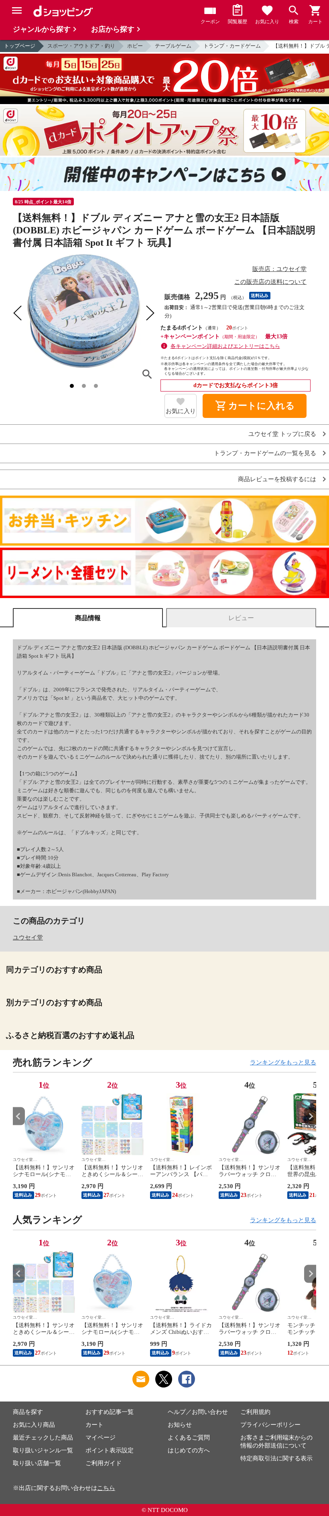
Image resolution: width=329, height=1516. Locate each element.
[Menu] (16, 10)
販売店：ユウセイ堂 (279, 269)
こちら (106, 1488)
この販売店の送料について (270, 282)
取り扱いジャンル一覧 (43, 1450)
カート (94, 1425)
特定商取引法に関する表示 (276, 1458)
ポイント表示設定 (109, 1450)
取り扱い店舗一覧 (37, 1463)
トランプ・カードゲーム (232, 46)
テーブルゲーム (173, 46)
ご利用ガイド (103, 1463)
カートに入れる (255, 406)
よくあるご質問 (189, 1437)
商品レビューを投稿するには (277, 479)
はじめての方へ (189, 1450)
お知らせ (180, 1425)
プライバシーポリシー (270, 1425)
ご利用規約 (255, 1412)
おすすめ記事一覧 (109, 1412)
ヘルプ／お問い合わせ (198, 1412)
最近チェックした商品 (43, 1437)
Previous (19, 1116)
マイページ (100, 1437)
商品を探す (28, 1412)
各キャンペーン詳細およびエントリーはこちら (225, 346)
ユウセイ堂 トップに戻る (282, 434)
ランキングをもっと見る (283, 1062)
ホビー (135, 46)
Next (310, 1116)
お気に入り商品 (34, 1425)
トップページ (19, 46)
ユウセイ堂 (28, 937)
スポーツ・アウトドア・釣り (81, 46)
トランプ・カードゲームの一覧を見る (265, 453)
